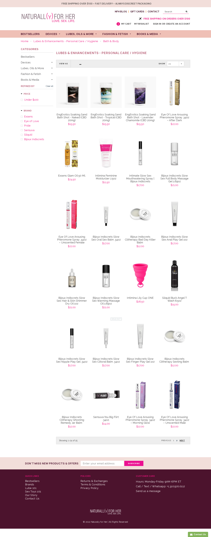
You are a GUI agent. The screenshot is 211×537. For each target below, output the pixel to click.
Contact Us (32, 498)
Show (162, 64)
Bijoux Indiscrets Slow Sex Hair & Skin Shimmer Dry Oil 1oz (72, 300)
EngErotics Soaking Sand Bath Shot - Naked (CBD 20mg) (72, 117)
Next (182, 440)
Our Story (31, 495)
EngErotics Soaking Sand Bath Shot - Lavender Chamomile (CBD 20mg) (140, 117)
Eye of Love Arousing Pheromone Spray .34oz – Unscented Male (174, 420)
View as (63, 64)
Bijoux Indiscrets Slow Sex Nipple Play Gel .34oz (71, 360)
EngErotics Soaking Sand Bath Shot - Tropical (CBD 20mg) (106, 117)
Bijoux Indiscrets (34, 139)
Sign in (157, 24)
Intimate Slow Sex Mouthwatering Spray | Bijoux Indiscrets (140, 178)
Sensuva (29, 130)
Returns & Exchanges (94, 481)
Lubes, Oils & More (32, 68)
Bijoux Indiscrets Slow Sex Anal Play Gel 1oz (174, 238)
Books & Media (30, 79)
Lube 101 (30, 488)
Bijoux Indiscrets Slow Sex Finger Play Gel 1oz (140, 360)
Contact (153, 11)
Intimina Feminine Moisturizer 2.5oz (106, 177)
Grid (75, 64)
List (80, 64)
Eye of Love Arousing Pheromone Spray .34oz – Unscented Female (72, 239)
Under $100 (31, 99)
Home (24, 41)
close (189, 3)
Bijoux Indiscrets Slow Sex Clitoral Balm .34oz (106, 360)
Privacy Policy (89, 488)
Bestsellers (28, 56)
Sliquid (28, 134)
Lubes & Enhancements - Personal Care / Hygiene (65, 41)
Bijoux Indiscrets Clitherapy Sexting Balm (174, 360)
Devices (26, 62)
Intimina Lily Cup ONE (140, 297)
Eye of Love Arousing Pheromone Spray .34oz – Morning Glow (140, 420)
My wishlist (141, 24)
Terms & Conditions (93, 484)
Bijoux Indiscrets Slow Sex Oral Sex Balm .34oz (106, 238)
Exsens (28, 116)
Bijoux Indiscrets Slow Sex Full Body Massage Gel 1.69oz (174, 178)
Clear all (49, 86)
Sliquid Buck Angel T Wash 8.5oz (174, 299)
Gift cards (137, 11)
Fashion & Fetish (31, 74)
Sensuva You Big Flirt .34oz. (106, 418)
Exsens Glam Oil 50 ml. (72, 175)
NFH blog (121, 11)
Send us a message (148, 491)
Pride (27, 125)
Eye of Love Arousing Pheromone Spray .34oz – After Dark (174, 117)
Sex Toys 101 (33, 491)
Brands (29, 484)
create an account (178, 24)
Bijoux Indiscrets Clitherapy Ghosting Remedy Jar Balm (72, 420)
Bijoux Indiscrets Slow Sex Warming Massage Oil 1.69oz (106, 300)
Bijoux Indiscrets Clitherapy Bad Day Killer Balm (140, 239)
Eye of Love (31, 121)
